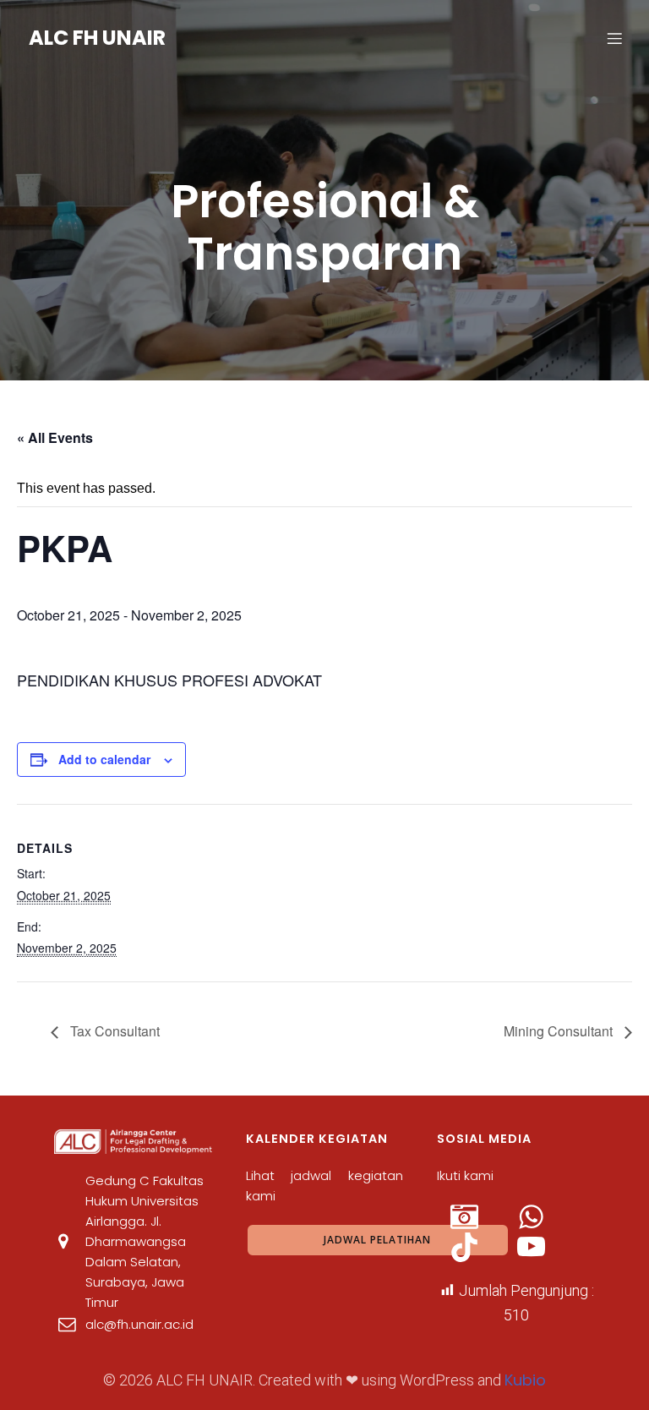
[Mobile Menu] (614, 38)
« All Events (55, 437)
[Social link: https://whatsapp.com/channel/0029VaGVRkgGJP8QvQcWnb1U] (549, 1217)
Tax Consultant (113, 1031)
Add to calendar (104, 759)
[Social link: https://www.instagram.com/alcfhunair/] (483, 1217)
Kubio (525, 1380)
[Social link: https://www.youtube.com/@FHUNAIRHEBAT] (549, 1247)
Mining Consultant (560, 1031)
